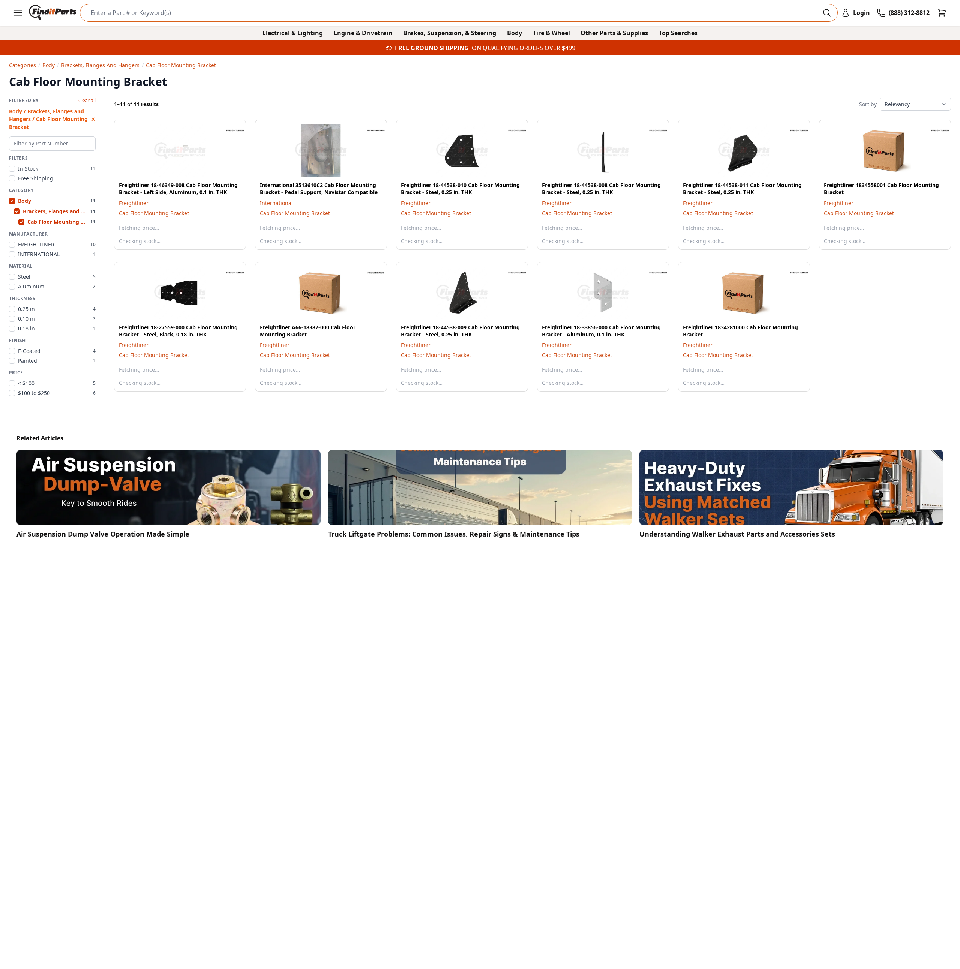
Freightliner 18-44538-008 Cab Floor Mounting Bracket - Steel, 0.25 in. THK (601, 189)
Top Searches (678, 33)
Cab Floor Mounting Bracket (154, 213)
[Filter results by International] (370, 131)
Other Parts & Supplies (614, 33)
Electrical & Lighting (292, 33)
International (276, 203)
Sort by (868, 104)
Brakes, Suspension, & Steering (449, 33)
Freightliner (133, 203)
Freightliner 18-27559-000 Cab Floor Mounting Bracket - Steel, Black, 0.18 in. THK (178, 331)
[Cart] (942, 13)
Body (514, 33)
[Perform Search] (826, 12)
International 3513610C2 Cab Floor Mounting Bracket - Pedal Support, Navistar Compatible (319, 189)
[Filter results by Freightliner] (229, 131)
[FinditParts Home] (53, 12)
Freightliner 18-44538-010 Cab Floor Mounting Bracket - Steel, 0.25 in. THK (460, 189)
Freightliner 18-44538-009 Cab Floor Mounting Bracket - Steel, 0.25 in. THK (460, 331)
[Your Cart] (942, 13)
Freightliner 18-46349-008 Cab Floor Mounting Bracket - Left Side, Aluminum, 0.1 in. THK (178, 189)
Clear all (87, 101)
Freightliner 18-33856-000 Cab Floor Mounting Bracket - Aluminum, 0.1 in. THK (601, 331)
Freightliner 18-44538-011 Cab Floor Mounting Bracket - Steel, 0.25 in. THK (742, 189)
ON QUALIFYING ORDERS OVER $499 (523, 48)
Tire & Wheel (551, 33)
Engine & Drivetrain (363, 33)
